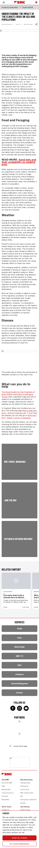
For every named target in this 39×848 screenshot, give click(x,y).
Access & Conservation (10, 7)
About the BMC (7, 783)
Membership (6, 789)
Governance (24, 789)
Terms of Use (25, 810)
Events (19, 693)
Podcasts (5, 796)
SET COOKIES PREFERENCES (19, 844)
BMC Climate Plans (26, 793)
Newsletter (5, 799)
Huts (19, 638)
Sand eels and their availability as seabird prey (19, 162)
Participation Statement (28, 799)
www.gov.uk (20, 413)
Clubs (19, 629)
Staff (3, 786)
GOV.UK (11, 413)
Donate (23, 803)
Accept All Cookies (19, 838)
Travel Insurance (8, 793)
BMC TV (19, 656)
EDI (21, 796)
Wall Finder (19, 647)
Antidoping (24, 786)
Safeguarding (25, 783)
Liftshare (19, 674)
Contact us (5, 810)
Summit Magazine (19, 683)
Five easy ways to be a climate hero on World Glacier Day (13, 596)
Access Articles (27, 7)
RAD (20, 665)
